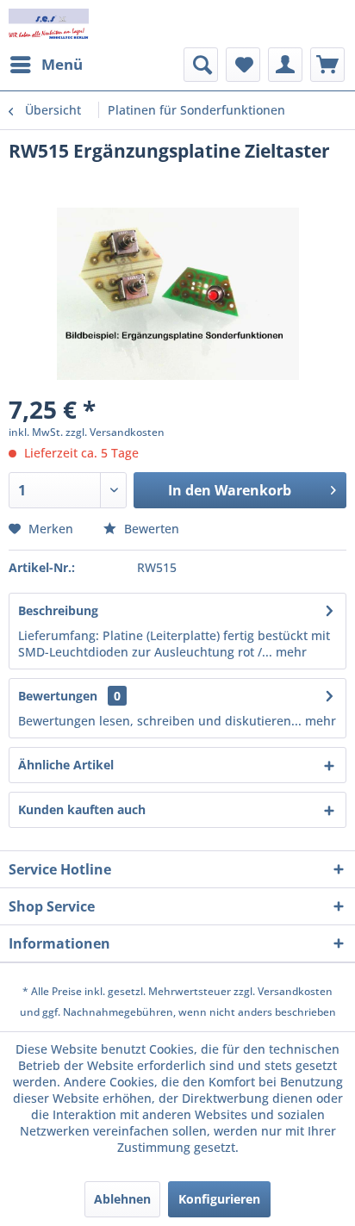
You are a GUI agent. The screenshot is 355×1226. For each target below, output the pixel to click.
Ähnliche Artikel (66, 764)
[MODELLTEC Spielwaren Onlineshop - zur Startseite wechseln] (49, 24)
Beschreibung (58, 610)
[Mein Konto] (285, 64)
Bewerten (150, 528)
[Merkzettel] (243, 64)
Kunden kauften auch (82, 809)
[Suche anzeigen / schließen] (201, 64)
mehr (289, 652)
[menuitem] (45, 64)
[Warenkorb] (327, 64)
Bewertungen (57, 696)
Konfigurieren (219, 1199)
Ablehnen (122, 1199)
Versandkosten (295, 991)
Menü (62, 64)
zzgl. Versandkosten (115, 432)
